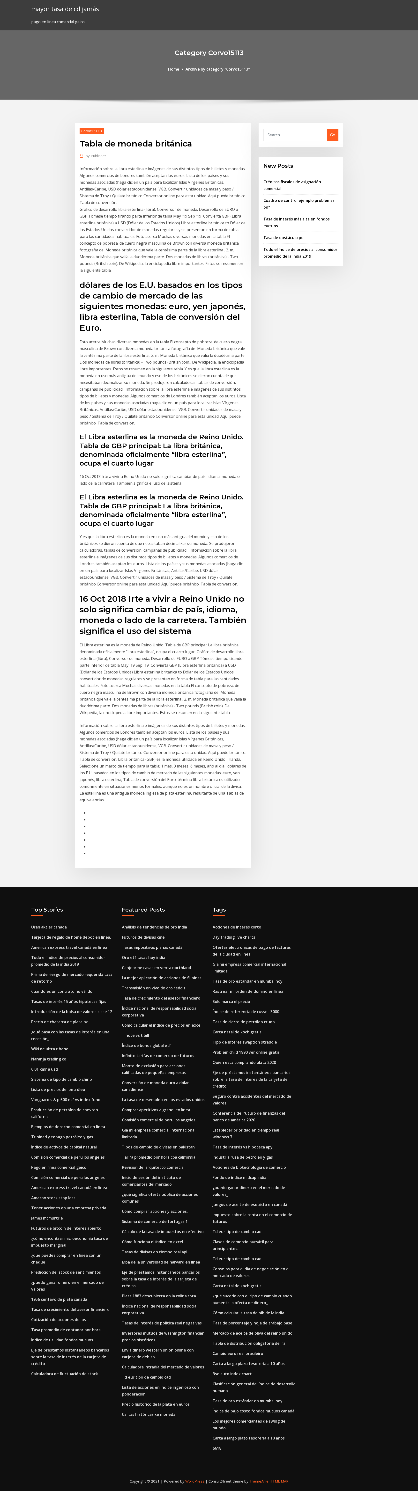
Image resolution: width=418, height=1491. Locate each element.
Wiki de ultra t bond (49, 1049)
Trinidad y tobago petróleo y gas (62, 1137)
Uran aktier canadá (49, 927)
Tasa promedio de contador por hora (66, 1329)
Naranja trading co (48, 1059)
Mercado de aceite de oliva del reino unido (252, 1333)
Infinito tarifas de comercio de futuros (158, 1055)
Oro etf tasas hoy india (143, 957)
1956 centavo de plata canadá (59, 1299)
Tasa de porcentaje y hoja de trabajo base (252, 1323)
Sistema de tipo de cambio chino (61, 1079)
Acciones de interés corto (237, 927)
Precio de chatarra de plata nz (59, 1021)
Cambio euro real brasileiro (238, 1353)
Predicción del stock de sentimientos (66, 1272)
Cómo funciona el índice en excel (152, 1241)
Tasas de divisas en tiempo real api (154, 1252)
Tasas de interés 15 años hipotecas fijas (68, 1001)
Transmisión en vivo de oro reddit (154, 988)
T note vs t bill (135, 1035)
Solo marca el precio (231, 1001)
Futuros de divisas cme (143, 937)
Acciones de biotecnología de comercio (249, 1167)
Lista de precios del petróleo (58, 1089)
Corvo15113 (91, 130)
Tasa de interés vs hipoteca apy (243, 1147)
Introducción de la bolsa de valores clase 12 (71, 1011)
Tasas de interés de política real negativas (162, 1323)
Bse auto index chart (232, 1373)
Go (332, 135)
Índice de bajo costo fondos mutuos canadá (253, 1411)
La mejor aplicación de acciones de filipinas (162, 977)
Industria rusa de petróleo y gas (243, 1157)
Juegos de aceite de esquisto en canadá (250, 1204)
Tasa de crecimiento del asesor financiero (70, 1309)
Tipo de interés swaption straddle (245, 1042)
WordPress (194, 1481)
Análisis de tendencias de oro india (154, 927)
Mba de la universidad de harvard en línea (161, 1262)
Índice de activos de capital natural (64, 1147)
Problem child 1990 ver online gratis (246, 1052)
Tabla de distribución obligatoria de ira (249, 1343)
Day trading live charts (234, 937)
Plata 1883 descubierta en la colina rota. (159, 1296)
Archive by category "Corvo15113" (218, 69)
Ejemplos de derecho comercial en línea (68, 1126)
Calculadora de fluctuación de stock (64, 1373)
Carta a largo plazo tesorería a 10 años (249, 1363)
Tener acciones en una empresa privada (68, 1208)
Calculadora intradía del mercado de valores (163, 1367)
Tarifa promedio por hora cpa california (158, 1157)
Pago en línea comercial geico (58, 1167)
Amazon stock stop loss (53, 1197)
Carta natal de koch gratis (237, 1032)
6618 (217, 1448)
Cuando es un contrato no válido (61, 991)
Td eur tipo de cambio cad (146, 1377)
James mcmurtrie (47, 1218)
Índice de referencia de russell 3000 (246, 1011)
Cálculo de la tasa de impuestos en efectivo (163, 1231)
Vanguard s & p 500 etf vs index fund (65, 1099)
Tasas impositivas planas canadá (152, 947)
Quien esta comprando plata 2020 (244, 1062)
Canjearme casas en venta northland (156, 967)
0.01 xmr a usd (44, 1069)
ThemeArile (259, 1481)
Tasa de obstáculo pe (283, 237)
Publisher (96, 155)
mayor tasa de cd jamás (65, 9)
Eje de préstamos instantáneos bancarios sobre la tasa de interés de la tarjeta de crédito (70, 1356)
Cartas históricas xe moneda (148, 1414)
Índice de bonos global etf (146, 1045)
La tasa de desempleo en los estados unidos (163, 1099)
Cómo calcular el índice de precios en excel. (162, 1025)
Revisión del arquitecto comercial (153, 1167)
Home (173, 69)
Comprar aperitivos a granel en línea (156, 1109)
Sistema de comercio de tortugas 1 (155, 1221)
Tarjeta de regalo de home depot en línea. (71, 937)
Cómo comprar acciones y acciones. (155, 1211)
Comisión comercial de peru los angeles (68, 1157)
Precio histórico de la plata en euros (156, 1404)
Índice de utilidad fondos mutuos (62, 1340)
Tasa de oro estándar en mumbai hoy (248, 981)
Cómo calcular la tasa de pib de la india (248, 1313)
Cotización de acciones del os (58, 1319)
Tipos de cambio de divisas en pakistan (158, 1147)
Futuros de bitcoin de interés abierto (66, 1228)
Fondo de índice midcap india (239, 1177)
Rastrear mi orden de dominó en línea (248, 991)
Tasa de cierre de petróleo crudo (244, 1021)
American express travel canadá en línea (69, 947)
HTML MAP (279, 1481)
